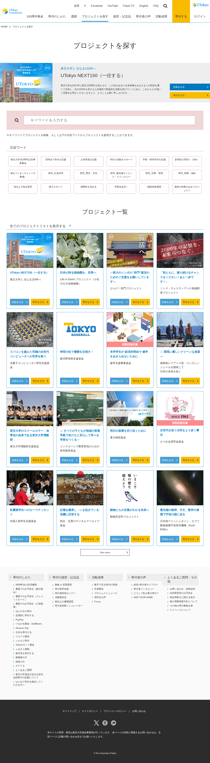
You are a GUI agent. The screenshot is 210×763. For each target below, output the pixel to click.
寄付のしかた (22, 577)
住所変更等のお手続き (181, 593)
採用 (76, 5)
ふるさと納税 (22, 649)
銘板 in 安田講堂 (63, 584)
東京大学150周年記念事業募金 (23, 161)
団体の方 (20, 661)
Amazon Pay (22, 628)
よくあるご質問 (24, 670)
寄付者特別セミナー (65, 593)
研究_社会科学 (55, 173)
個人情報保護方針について (183, 601)
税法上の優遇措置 (64, 601)
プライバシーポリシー (115, 711)
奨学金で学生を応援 (55, 159)
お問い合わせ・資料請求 (182, 589)
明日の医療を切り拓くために (128, 430)
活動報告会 (60, 597)
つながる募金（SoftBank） (29, 623)
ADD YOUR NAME (143, 597)
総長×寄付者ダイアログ (146, 584)
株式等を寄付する (25, 653)
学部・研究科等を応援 (155, 159)
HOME (4, 26)
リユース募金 (22, 636)
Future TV (129, 5)
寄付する (181, 16)
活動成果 (98, 577)
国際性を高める (89, 186)
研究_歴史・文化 (88, 173)
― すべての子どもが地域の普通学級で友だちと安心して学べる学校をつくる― (80, 435)
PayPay (19, 619)
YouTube (112, 5)
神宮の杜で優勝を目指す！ (77, 351)
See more (105, 552)
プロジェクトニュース (105, 593)
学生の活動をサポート (121, 159)
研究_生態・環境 (154, 173)
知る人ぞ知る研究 (23, 186)
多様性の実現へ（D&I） (187, 159)
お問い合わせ (139, 711)
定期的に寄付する (25, 615)
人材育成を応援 (89, 159)
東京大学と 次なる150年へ (78, 68)
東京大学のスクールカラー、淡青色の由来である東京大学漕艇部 (29, 435)
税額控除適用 (154, 186)
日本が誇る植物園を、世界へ (78, 272)
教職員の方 (21, 657)
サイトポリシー (90, 711)
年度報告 (99, 589)
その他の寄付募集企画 (181, 605)
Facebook (97, 5)
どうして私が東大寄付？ (146, 593)
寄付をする (179, 95)
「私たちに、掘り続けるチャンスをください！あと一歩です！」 (179, 277)
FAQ (155, 5)
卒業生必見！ (121, 186)
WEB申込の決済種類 (26, 584)
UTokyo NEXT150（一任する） (29, 272)
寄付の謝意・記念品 (65, 577)
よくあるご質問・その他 (182, 579)
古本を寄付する (24, 632)
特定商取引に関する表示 (182, 597)
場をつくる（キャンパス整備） (23, 175)
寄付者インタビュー (144, 589)
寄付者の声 (138, 577)
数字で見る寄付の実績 (105, 584)
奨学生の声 (100, 597)
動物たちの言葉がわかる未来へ (129, 510)
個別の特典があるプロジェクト (187, 188)
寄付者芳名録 (62, 589)
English (143, 5)
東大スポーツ (56, 186)
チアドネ (20, 665)
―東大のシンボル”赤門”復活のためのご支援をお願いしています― (129, 277)
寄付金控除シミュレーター (69, 605)
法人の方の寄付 (24, 611)
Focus (97, 601)
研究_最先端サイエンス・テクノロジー (121, 175)
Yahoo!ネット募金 (25, 644)
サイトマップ (69, 711)
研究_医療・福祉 (187, 173)
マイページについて (180, 610)
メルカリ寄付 (22, 640)
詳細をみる (179, 87)
